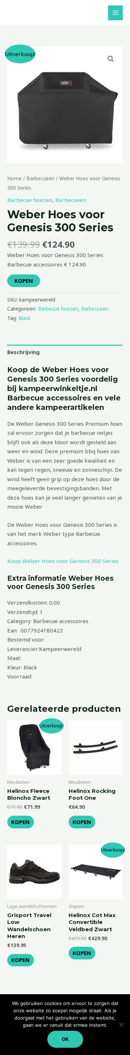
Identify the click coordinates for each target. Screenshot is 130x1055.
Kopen (23, 280)
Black (24, 318)
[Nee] (121, 1024)
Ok (65, 1039)
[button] (110, 59)
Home (14, 178)
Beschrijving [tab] (23, 352)
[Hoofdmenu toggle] (115, 12)
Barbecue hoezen (29, 199)
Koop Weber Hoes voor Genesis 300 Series (62, 560)
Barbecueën (40, 178)
